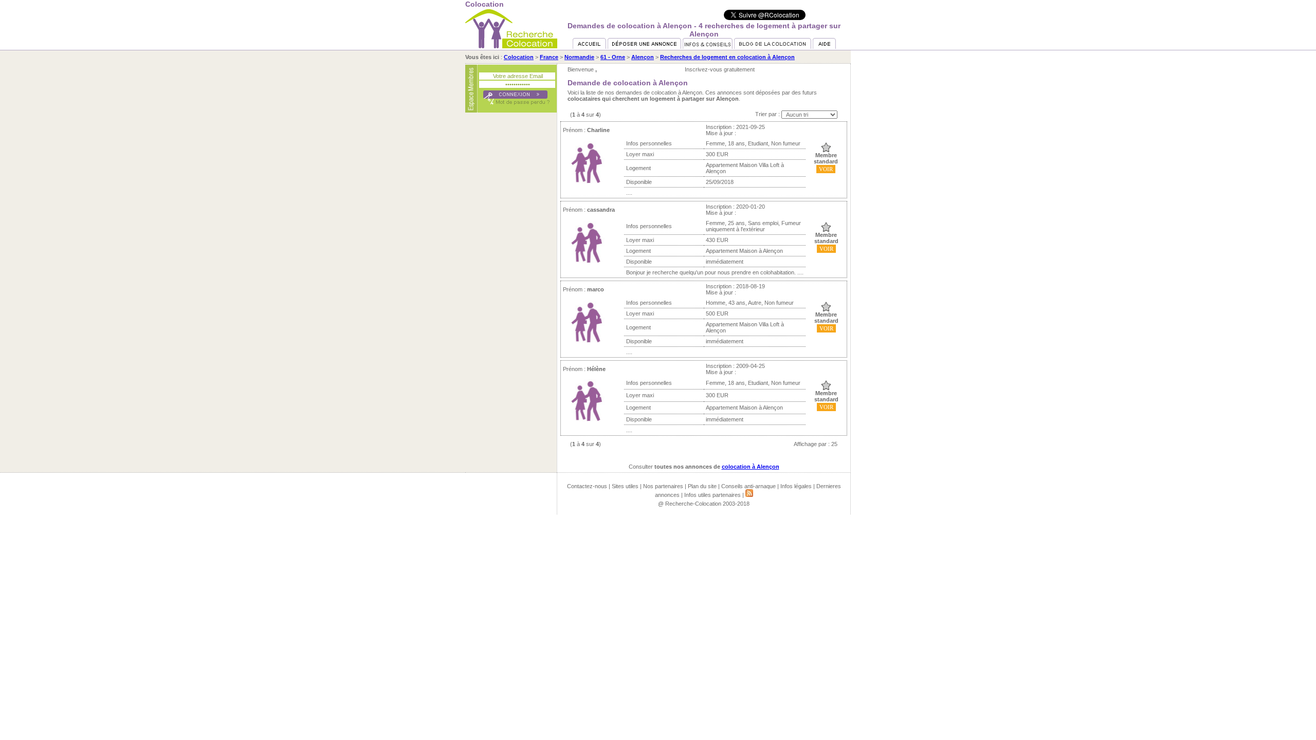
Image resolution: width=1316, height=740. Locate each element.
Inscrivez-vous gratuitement (720, 69)
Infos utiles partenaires (712, 495)
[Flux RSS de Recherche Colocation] (749, 495)
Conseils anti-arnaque (748, 486)
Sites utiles (625, 486)
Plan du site (702, 486)
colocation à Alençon (750, 467)
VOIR (826, 169)
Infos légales (796, 486)
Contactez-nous (587, 486)
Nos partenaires (663, 486)
